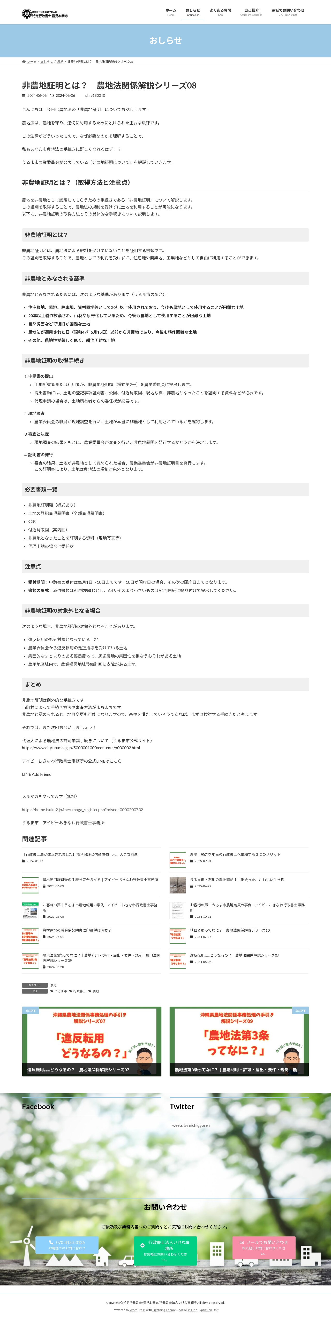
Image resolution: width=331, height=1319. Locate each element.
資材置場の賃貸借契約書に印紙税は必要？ (77, 930)
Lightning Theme (164, 1310)
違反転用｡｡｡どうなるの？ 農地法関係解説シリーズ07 (234, 955)
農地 (53, 985)
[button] (67, 1245)
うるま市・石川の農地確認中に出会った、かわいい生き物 (237, 879)
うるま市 (61, 991)
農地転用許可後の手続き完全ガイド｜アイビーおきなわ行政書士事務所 (100, 879)
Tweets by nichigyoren (190, 1125)
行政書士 (79, 991)
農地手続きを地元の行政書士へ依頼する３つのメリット (235, 854)
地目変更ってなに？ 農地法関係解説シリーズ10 (230, 930)
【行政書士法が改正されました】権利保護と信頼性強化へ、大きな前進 (80, 854)
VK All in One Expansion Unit (199, 1310)
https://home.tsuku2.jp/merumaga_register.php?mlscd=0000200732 (82, 809)
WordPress (138, 1310)
